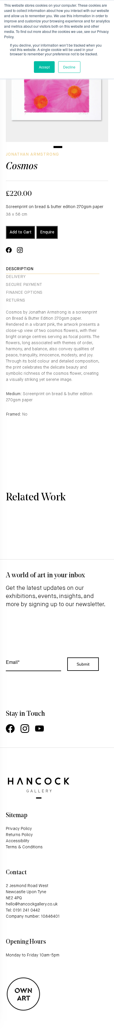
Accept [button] (44, 66)
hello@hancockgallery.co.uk (32, 904)
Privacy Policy (19, 829)
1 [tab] (57, 147)
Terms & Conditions (24, 847)
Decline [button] (69, 66)
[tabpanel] (57, 91)
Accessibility (17, 841)
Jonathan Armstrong (32, 154)
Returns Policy (19, 835)
